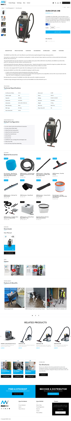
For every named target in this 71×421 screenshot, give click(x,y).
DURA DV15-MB (22, 343)
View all (43, 374)
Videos (54, 50)
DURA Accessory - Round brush (26, 195)
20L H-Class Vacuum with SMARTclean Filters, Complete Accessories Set (61, 346)
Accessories (37, 50)
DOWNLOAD (10, 253)
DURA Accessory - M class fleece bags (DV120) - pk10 (27, 217)
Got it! (60, 412)
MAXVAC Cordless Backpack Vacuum (8, 343)
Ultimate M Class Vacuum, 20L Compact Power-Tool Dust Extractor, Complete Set (43, 346)
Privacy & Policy (60, 409)
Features (61, 50)
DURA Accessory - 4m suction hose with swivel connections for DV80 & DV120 (27, 174)
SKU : (47, 41)
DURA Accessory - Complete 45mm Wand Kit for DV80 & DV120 (11, 217)
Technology (19, 2)
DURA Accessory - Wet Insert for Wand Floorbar (10, 195)
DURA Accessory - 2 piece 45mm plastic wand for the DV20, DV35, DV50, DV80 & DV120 (43, 174)
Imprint (20, 406)
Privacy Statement (22, 405)
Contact (28, 2)
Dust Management (10, 8)
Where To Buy (39, 405)
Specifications (19, 50)
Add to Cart (58, 32)
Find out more (17, 393)
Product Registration (40, 406)
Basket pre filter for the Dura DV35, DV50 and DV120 (42, 217)
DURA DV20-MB (39, 343)
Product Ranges (12, 2)
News (24, 2)
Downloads (46, 50)
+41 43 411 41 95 (67, 2)
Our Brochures (44, 364)
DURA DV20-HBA (57, 343)
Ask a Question (49, 38)
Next (68, 7)
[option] (3, 13)
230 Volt (58, 27)
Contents (28, 50)
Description (8, 50)
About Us (38, 408)
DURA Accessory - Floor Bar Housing (58, 174)
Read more (64, 21)
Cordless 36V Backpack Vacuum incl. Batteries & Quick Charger (7, 346)
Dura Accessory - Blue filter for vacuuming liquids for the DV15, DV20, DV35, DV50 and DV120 (10, 174)
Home (3, 8)
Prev (65, 7)
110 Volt (52, 27)
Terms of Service (22, 408)
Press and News (39, 412)
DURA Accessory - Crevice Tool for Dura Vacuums (43, 195)
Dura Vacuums (19, 8)
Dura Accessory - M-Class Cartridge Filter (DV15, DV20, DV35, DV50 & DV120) (60, 196)
